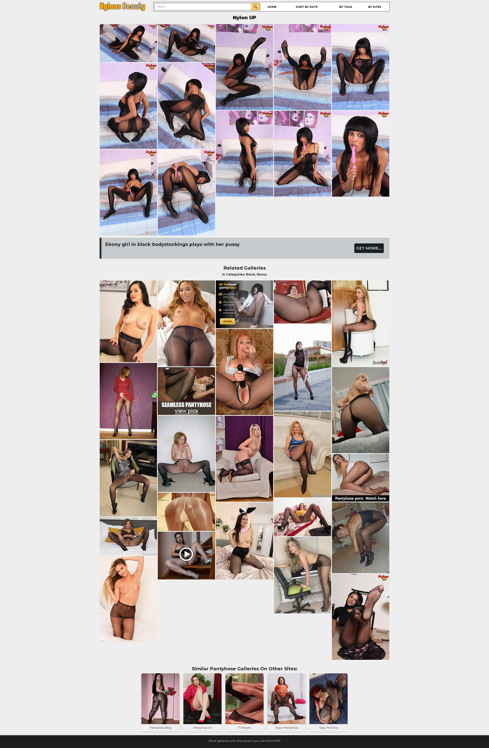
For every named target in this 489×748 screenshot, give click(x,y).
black (250, 274)
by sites (374, 7)
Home (272, 7)
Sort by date (307, 7)
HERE (276, 741)
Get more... (369, 248)
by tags (345, 7)
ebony (262, 274)
